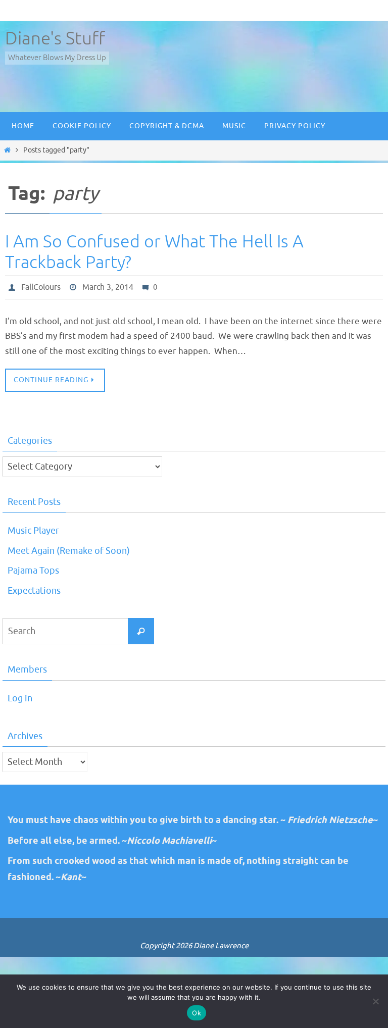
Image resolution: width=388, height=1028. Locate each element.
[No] (375, 1001)
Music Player (33, 528)
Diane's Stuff (55, 38)
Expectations (34, 588)
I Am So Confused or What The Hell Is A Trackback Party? (154, 252)
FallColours (41, 286)
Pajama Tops (33, 568)
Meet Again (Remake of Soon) (69, 548)
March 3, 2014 (107, 286)
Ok (196, 1013)
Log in (20, 695)
